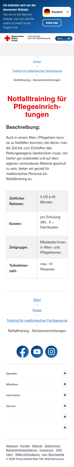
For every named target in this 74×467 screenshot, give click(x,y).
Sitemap (37, 446)
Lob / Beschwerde (53, 454)
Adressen (12, 446)
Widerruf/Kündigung (27, 454)
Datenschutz (52, 446)
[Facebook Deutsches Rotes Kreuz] (23, 352)
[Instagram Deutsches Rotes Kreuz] (51, 352)
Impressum (46, 450)
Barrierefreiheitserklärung (21, 450)
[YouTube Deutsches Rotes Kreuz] (37, 352)
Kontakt (25, 446)
